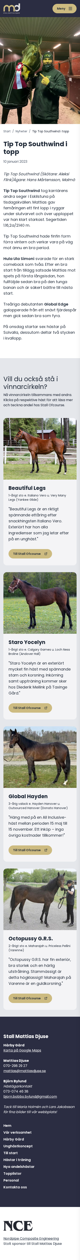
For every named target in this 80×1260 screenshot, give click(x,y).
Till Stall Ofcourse (27, 554)
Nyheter (21, 131)
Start (7, 131)
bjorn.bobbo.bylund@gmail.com (30, 1096)
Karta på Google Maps (22, 1050)
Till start (10, 1153)
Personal (11, 1180)
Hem (7, 1125)
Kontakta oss (15, 1187)
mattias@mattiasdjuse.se (24, 1070)
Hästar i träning (17, 1159)
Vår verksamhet (17, 1132)
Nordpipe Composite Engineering (31, 1238)
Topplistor (12, 1173)
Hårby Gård (13, 1139)
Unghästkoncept (18, 1146)
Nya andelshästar (19, 1166)
